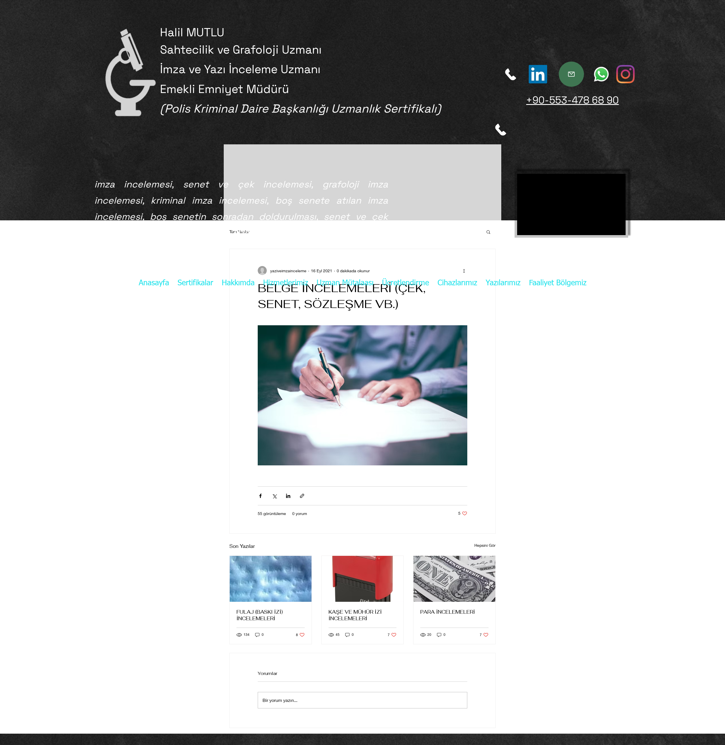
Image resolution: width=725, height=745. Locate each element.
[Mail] (571, 74)
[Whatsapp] (601, 74)
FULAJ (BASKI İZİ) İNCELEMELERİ (259, 615)
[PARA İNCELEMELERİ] (454, 579)
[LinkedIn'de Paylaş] (288, 496)
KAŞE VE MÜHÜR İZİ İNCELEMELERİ (355, 615)
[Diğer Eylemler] (463, 270)
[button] (488, 231)
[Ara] (510, 74)
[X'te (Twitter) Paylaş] (274, 496)
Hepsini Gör (485, 545)
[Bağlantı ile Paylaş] (302, 496)
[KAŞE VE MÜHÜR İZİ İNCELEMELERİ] (363, 579)
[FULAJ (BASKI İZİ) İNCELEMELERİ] (271, 579)
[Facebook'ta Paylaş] (260, 496)
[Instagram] (538, 74)
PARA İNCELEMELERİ (447, 612)
